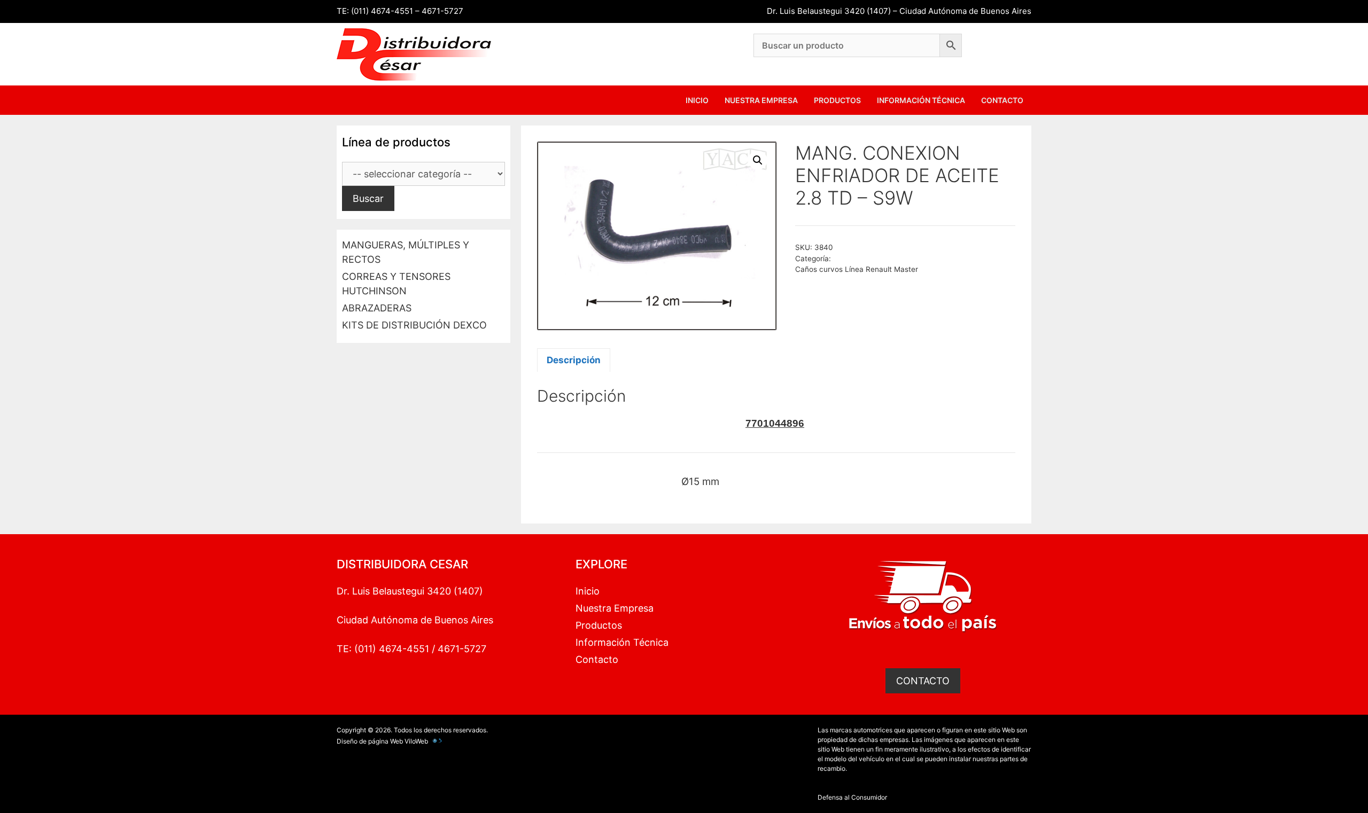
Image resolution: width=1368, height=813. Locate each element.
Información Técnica (921, 100)
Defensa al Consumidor (852, 797)
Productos (837, 100)
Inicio (697, 100)
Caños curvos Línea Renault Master (856, 269)
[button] (757, 160)
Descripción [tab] (574, 360)
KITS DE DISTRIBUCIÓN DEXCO (414, 325)
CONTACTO (923, 680)
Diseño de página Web (370, 741)
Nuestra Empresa (761, 100)
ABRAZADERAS (376, 308)
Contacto (1002, 100)
